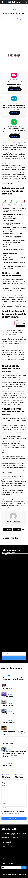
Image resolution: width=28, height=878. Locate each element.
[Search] (26, 2)
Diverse (10, 686)
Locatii (10, 729)
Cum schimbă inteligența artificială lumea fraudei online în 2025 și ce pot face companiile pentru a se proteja (14, 754)
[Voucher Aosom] (3, 740)
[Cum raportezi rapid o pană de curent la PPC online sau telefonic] (3, 675)
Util (9, 675)
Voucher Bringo (8, 697)
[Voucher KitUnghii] (3, 720)
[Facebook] (10, 19)
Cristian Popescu (14, 522)
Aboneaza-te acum (14, 658)
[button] (2, 2)
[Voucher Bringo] (3, 694)
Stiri (9, 749)
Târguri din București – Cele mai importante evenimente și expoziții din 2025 (14, 732)
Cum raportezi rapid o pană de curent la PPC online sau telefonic (13, 678)
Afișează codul (15, 89)
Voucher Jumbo (8, 705)
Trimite (24, 867)
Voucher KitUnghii (9, 722)
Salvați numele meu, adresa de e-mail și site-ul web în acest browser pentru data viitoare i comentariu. (13, 813)
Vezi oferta (14, 113)
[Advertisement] (14, 36)
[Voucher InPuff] (3, 685)
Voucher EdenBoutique (19, 777)
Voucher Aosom (8, 743)
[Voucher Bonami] (3, 711)
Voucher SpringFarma (6, 777)
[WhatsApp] (20, 19)
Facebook (7, 858)
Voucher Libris (7, 765)
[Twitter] (14, 19)
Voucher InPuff (7, 688)
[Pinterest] (17, 19)
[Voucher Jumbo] (3, 702)
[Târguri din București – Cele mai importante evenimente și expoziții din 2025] (3, 728)
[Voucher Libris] (3, 762)
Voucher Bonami (8, 714)
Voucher (14, 9)
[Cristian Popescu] (14, 516)
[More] (23, 529)
